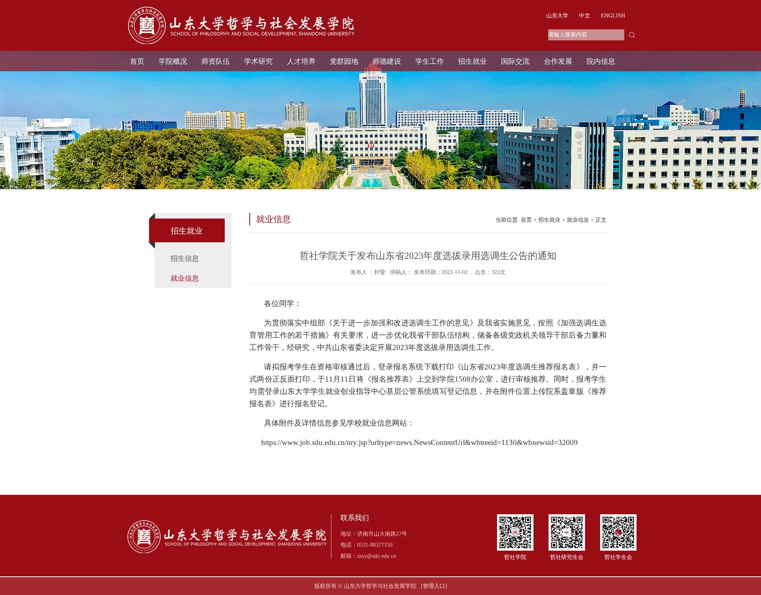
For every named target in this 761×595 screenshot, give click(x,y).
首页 (137, 61)
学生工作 (429, 61)
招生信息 (184, 258)
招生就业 (472, 61)
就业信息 (184, 278)
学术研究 (258, 61)
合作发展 (558, 61)
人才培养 (301, 61)
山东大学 (557, 16)
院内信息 (601, 61)
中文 (584, 16)
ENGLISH (613, 16)
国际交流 (515, 61)
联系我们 (354, 518)
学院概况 (173, 61)
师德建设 (387, 61)
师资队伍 (215, 61)
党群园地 (344, 61)
